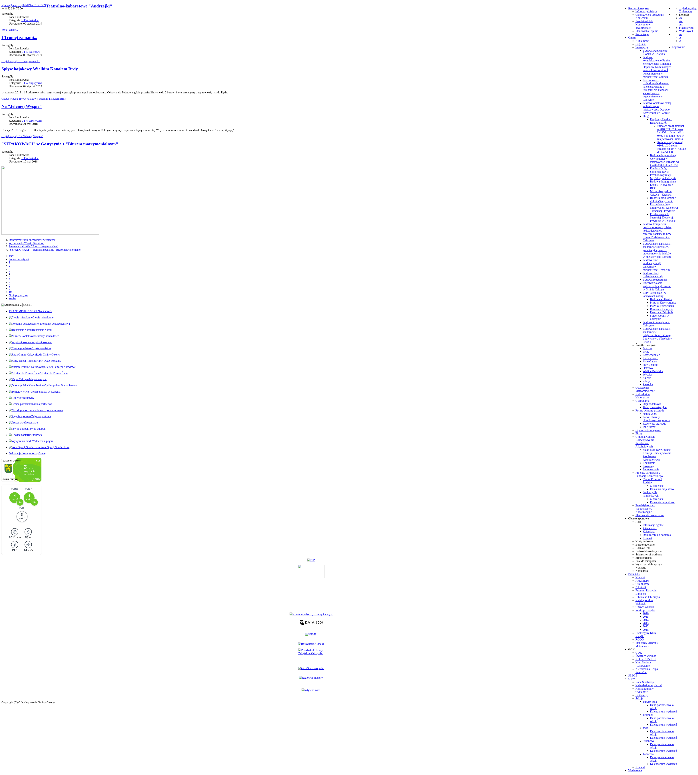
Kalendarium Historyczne (642, 396)
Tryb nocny (685, 11)
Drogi (646, 116)
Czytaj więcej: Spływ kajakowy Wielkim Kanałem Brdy (33, 98)
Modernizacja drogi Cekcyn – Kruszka (661, 193)
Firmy (638, 433)
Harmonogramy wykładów (644, 690)
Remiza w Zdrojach (661, 312)
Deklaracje (641, 695)
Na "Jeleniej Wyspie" (21, 106)
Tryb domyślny (688, 8)
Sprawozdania (651, 469)
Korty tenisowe (644, 541)
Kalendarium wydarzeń (648, 685)
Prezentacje (642, 34)
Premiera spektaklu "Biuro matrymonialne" (33, 246)
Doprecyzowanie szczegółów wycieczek (32, 239)
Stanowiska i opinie (646, 31)
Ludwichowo (650, 358)
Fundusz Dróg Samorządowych (659, 170)
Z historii (640, 587)
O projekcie (656, 485)
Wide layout (686, 31)
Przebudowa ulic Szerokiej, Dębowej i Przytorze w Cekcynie (662, 217)
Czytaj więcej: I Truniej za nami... (20, 61)
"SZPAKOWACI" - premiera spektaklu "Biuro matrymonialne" (45, 249)
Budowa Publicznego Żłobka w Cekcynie (655, 52)
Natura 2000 (650, 413)
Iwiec (646, 351)
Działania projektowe (662, 489)
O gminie (640, 44)
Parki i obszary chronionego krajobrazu (656, 418)
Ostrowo (648, 368)
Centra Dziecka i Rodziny (652, 481)
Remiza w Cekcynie (661, 309)
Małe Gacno (650, 361)
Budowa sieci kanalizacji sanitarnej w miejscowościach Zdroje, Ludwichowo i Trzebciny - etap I (657, 335)
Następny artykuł (18, 295)
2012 (646, 626)
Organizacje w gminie (648, 430)
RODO (639, 639)
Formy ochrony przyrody (649, 410)
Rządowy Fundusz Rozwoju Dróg (661, 121)
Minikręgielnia (643, 557)
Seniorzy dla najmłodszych (651, 494)
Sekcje (639, 698)
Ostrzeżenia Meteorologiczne (645, 389)
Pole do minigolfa (645, 561)
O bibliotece (642, 583)
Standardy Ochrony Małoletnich (646, 644)
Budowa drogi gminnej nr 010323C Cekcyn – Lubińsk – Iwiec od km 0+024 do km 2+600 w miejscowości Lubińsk (670, 132)
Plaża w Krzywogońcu (663, 302)
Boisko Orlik (642, 547)
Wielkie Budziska (653, 371)
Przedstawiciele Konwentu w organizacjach (644, 24)
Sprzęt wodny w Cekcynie (659, 317)
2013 (646, 623)
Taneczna (648, 754)
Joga (645, 727)
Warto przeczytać (645, 610)
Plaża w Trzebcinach (662, 305)
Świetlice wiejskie (645, 345)
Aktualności (642, 40)
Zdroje (646, 381)
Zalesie (647, 377)
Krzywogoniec (651, 354)
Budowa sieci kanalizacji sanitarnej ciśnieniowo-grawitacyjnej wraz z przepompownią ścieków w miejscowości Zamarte (657, 250)
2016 (646, 613)
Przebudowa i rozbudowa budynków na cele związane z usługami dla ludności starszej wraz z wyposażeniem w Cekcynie (656, 90)
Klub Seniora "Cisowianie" (643, 664)
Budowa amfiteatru (661, 299)
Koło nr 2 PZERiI (645, 659)
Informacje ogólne (653, 525)
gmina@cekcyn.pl (12, 5)
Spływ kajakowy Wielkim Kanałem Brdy (39, 69)
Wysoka (647, 374)
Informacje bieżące (646, 11)
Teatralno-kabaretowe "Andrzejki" (79, 6)
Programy (648, 466)
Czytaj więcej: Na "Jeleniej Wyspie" (22, 136)
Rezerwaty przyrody (654, 423)
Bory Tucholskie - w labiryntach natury (654, 294)
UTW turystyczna (31, 83)
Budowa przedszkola (655, 279)
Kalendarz (649, 531)
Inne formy (649, 426)
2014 (646, 619)
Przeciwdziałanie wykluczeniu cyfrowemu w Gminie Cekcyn (657, 286)
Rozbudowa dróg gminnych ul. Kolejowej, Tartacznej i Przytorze (664, 207)
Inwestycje (641, 47)
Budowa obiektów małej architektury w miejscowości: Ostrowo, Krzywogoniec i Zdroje (657, 107)
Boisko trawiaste (645, 544)
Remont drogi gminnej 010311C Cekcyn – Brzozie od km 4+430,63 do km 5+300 (671, 147)
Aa (681, 17)
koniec (12, 298)
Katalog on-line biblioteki (644, 602)
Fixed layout (686, 27)
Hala (638, 521)
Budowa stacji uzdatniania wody (653, 275)
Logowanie (678, 47)
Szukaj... (17, 304)
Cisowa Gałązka (644, 606)
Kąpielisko (641, 570)
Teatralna (648, 714)
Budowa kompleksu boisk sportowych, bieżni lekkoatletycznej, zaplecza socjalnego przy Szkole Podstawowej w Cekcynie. (657, 232)
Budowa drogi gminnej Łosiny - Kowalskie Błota (663, 185)
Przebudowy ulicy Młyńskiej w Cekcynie (663, 176)
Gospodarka (642, 400)
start (11, 255)
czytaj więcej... (10, 29)
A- (680, 34)
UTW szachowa (30, 51)
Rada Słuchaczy (644, 682)
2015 (646, 616)
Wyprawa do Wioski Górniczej (26, 243)
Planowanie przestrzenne (649, 515)
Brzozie (647, 348)
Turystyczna (650, 701)
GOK (638, 652)
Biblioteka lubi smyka (648, 597)
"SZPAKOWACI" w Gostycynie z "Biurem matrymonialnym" (59, 144)
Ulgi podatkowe (652, 403)
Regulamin (649, 462)
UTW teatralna (30, 20)
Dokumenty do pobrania (657, 534)
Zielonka (648, 384)
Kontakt (647, 538)
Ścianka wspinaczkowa (648, 554)
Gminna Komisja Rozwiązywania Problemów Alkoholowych (645, 441)
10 (10, 291)
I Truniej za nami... (19, 37)
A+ (681, 40)
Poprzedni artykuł (19, 259)
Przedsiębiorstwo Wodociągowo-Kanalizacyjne (645, 508)
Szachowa (649, 740)
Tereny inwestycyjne (655, 407)
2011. (646, 629)
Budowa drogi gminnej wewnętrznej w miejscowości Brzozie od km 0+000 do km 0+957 (664, 160)
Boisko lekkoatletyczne (648, 551)
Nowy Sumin (650, 364)
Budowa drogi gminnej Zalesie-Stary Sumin (663, 199)
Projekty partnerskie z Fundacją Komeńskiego (649, 474)
